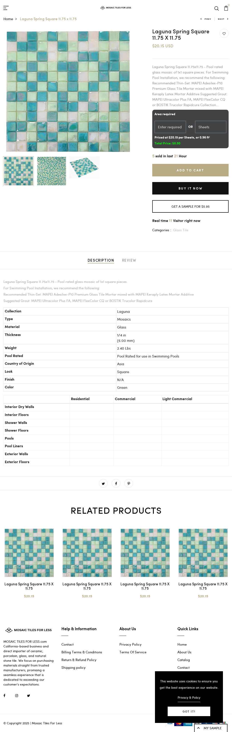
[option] (67, 91)
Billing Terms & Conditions (81, 652)
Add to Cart (190, 170)
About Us (184, 652)
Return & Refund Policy (79, 659)
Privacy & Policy (189, 697)
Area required (165, 114)
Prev (208, 18)
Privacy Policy (130, 644)
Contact (67, 644)
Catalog (183, 659)
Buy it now (191, 188)
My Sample (213, 728)
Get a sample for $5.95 (191, 206)
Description (101, 261)
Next (221, 18)
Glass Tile (180, 230)
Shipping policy (73, 667)
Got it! (189, 711)
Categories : (161, 230)
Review (129, 261)
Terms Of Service (132, 652)
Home (8, 18)
